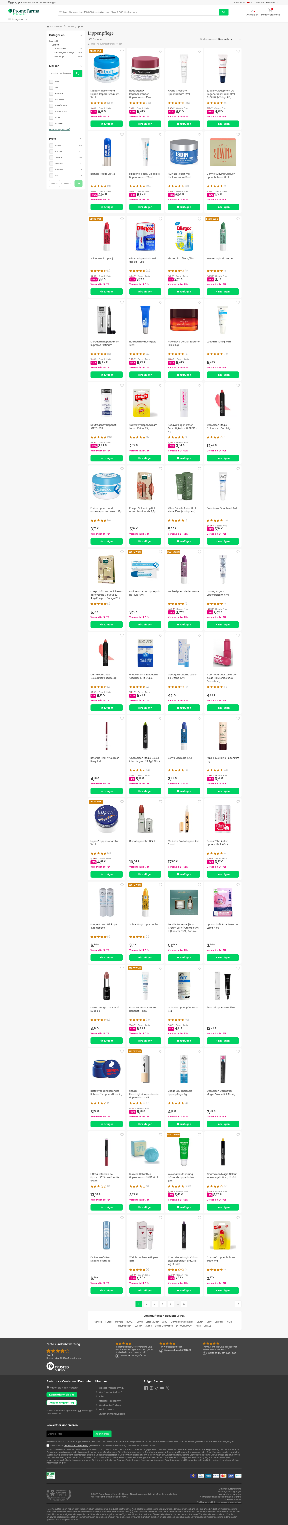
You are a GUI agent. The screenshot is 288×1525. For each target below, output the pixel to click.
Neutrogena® (125, 1325)
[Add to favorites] (122, 51)
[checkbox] (65, 82)
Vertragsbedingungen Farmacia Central (221, 1496)
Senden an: (240, 2)
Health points (106, 1409)
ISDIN (229, 1321)
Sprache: (265, 2)
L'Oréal (109, 1321)
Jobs (101, 1396)
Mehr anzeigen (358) (59, 129)
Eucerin (138, 1325)
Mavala (119, 1321)
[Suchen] (223, 12)
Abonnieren (102, 1434)
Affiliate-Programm (110, 1401)
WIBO (164, 1321)
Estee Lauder (152, 1321)
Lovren (200, 1321)
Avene (149, 1325)
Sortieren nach (209, 39)
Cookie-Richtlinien (232, 1499)
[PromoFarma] (24, 12)
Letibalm (219, 1321)
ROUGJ (130, 1321)
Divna (140, 1321)
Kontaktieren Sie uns (61, 1394)
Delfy (209, 1321)
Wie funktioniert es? (110, 1392)
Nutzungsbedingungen (230, 1491)
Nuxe (198, 1325)
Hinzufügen (107, 123)
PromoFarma (56, 26)
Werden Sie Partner (110, 1405)
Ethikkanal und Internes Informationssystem (219, 1502)
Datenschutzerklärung (76, 1445)
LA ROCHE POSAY (184, 1325)
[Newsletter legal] (48, 1445)
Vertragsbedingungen (230, 1494)
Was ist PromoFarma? (111, 1388)
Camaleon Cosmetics (182, 1321)
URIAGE (207, 1325)
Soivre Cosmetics (164, 1325)
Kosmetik (70, 26)
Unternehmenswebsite (112, 1414)
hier (79, 1410)
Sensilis (98, 1321)
